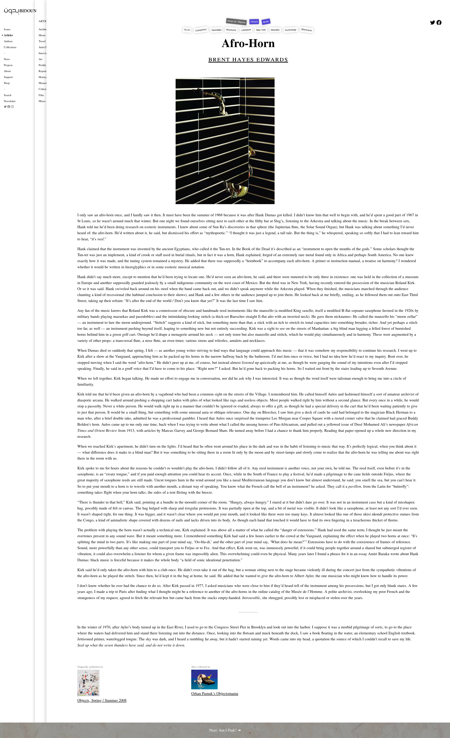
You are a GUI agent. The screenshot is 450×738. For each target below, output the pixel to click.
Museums (231, 29)
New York (261, 29)
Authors (8, 41)
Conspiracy (201, 30)
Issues (7, 29)
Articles (8, 35)
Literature (246, 30)
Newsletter (9, 101)
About (7, 71)
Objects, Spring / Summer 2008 (102, 700)
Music (266, 22)
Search (7, 95)
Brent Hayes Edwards (248, 58)
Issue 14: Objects (236, 21)
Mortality (275, 29)
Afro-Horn (248, 42)
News (7, 59)
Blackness (306, 30)
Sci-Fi (187, 30)
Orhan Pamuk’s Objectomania (214, 693)
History (254, 21)
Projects (8, 65)
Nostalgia (216, 29)
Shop (7, 83)
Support (8, 77)
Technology (291, 30)
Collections (10, 47)
